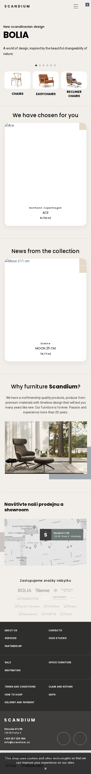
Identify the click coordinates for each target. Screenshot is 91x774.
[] (6, 59)
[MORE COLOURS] (45, 163)
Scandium (17, 6)
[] (85, 59)
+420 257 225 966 (14, 738)
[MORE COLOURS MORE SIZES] (45, 299)
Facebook (80, 738)
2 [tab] (40, 65)
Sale (8, 662)
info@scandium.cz (17, 742)
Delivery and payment (19, 702)
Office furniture (60, 662)
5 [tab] (51, 65)
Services (11, 638)
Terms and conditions (20, 686)
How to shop (14, 694)
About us (11, 630)
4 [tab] (47, 65)
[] (75, 6)
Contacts (55, 630)
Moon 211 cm (45, 348)
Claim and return (61, 686)
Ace (46, 213)
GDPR (52, 694)
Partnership (13, 646)
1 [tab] (36, 65)
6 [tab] (55, 65)
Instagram (63, 738)
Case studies (58, 638)
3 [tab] (44, 65)
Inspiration (12, 670)
